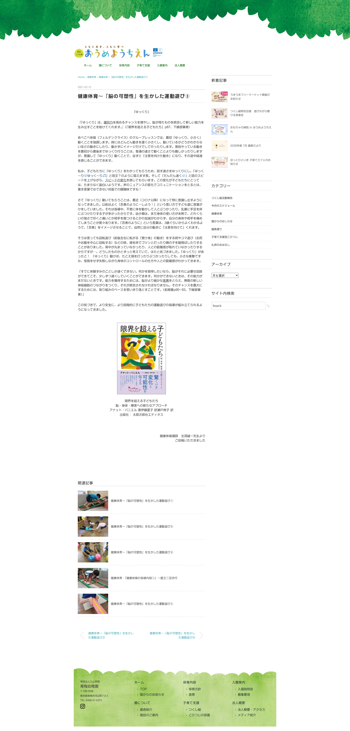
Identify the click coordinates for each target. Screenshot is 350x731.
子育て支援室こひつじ (224, 237)
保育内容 (124, 65)
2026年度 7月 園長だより (245, 145)
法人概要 (180, 65)
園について (105, 65)
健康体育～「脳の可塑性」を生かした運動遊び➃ (172, 635)
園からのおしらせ (222, 221)
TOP (143, 689)
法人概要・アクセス (251, 709)
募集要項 (244, 694)
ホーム (88, 65)
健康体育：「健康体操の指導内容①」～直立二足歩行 (144, 578)
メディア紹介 (247, 715)
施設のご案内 (149, 715)
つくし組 (195, 709)
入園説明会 (245, 689)
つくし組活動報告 (222, 198)
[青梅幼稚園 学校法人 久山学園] (112, 47)
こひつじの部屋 (199, 715)
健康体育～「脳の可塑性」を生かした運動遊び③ (123, 77)
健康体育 (216, 213)
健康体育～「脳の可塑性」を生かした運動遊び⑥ (142, 552)
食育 (192, 694)
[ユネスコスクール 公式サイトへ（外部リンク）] (157, 52)
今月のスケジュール (223, 205)
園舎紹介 (146, 709)
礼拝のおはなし (220, 245)
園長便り (216, 229)
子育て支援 (143, 65)
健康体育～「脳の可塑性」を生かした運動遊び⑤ (142, 603)
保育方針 (195, 689)
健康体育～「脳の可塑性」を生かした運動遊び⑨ (142, 526)
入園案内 (162, 65)
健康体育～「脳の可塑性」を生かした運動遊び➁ (111, 635)
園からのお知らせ (152, 694)
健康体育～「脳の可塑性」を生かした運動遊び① (142, 500)
